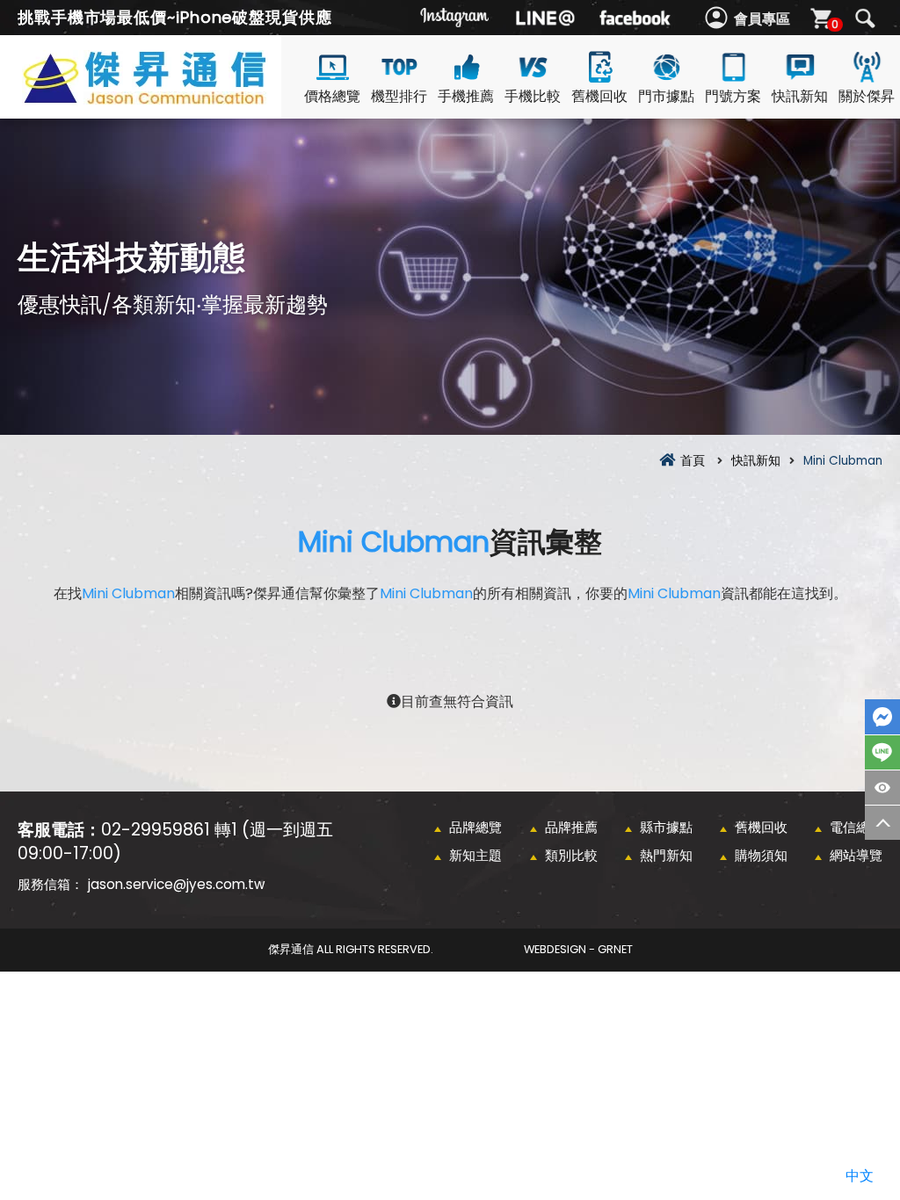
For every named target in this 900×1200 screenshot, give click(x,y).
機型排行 (399, 96)
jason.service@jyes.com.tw (176, 884)
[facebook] (634, 17)
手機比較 (532, 96)
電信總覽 (856, 827)
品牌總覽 (475, 827)
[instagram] (455, 17)
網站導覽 (856, 855)
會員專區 (762, 19)
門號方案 (733, 96)
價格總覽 (332, 96)
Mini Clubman (394, 541)
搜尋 (864, 18)
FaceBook (882, 717)
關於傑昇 (866, 96)
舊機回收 (599, 96)
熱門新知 (666, 855)
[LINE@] (545, 17)
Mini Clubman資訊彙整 (175, 98)
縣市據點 (666, 827)
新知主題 (475, 855)
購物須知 (761, 855)
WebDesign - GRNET (578, 949)
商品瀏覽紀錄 (882, 787)
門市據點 (666, 96)
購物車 (834, 24)
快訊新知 (800, 96)
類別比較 (571, 855)
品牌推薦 (571, 827)
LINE (882, 752)
